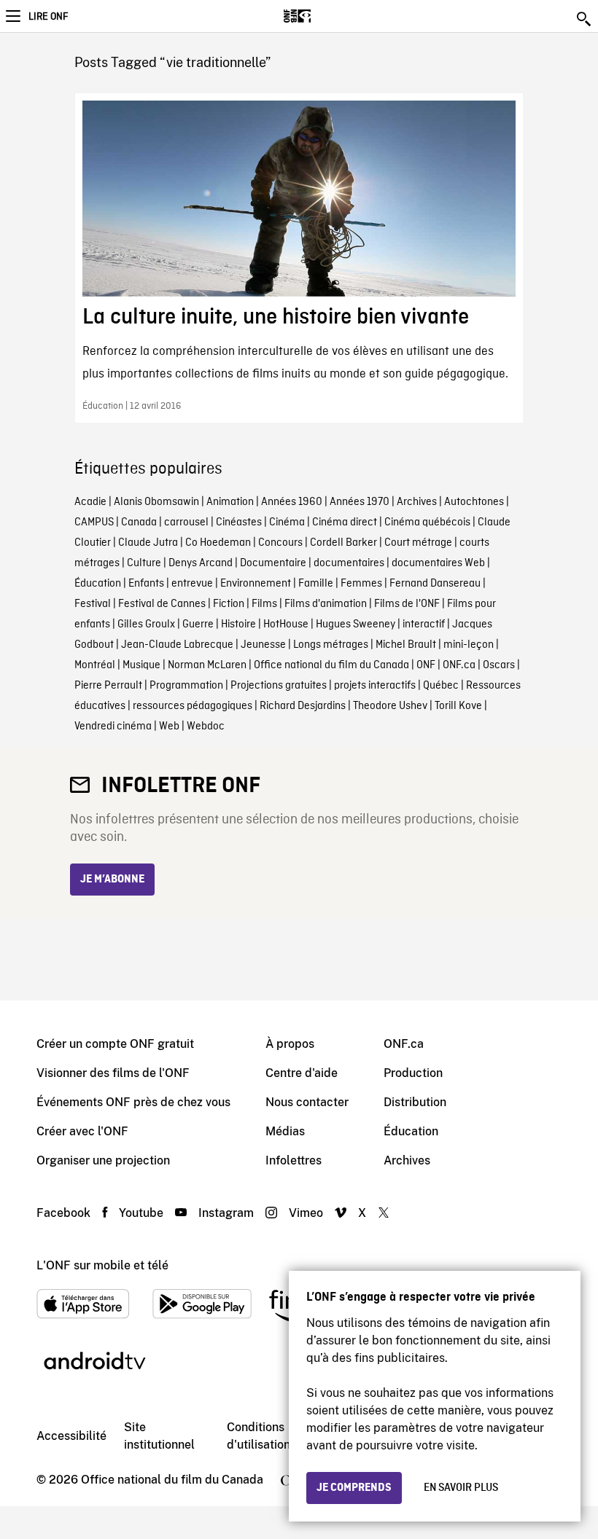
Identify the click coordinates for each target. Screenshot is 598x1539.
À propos (289, 1044)
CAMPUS (94, 522)
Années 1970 (359, 502)
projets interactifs (375, 685)
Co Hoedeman (218, 543)
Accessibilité (71, 1436)
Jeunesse (263, 645)
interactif (424, 624)
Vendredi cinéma (113, 726)
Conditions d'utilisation (258, 1436)
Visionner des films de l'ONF (113, 1073)
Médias (285, 1131)
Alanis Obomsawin (156, 502)
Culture (144, 563)
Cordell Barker (343, 543)
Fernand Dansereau (435, 583)
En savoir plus (461, 1488)
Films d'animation (325, 604)
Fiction (228, 604)
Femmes (361, 583)
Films (264, 604)
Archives (417, 502)
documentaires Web (438, 563)
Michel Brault (406, 645)
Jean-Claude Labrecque (177, 645)
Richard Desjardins (303, 706)
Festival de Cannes (162, 604)
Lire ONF (48, 16)
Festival (92, 604)
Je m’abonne (112, 879)
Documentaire (273, 563)
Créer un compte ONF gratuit (115, 1044)
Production (413, 1073)
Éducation (97, 583)
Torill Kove (458, 706)
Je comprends (354, 1488)
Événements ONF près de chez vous (133, 1102)
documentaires (349, 563)
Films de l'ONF (407, 604)
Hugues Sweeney (355, 624)
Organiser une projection (103, 1160)
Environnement (255, 583)
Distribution (415, 1102)
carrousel (186, 522)
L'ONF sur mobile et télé (102, 1265)
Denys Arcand (200, 563)
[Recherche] (585, 19)
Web (169, 726)
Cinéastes (239, 522)
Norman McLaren (207, 665)
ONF (425, 665)
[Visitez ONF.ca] (322, 16)
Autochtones (474, 502)
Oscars (499, 665)
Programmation (186, 685)
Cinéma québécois (427, 522)
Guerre (198, 624)
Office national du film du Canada (331, 665)
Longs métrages (330, 645)
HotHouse (285, 624)
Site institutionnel (159, 1436)
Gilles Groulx (146, 624)
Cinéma (287, 522)
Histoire (238, 624)
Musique (141, 665)
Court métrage (418, 543)
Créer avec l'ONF (82, 1131)
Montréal (94, 665)
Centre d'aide (301, 1073)
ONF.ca (459, 665)
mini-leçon (468, 645)
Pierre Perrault (108, 685)
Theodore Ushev (390, 706)
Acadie (90, 502)
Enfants (146, 583)
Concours (280, 543)
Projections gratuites (278, 685)
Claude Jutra (148, 543)
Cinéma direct (344, 522)
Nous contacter (307, 1102)
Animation (230, 502)
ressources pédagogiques (192, 706)
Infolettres (293, 1160)
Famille (315, 583)
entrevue (192, 583)
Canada (139, 522)
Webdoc (206, 726)
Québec (441, 685)
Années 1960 (291, 502)
